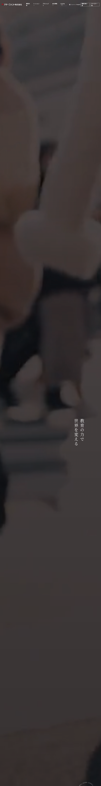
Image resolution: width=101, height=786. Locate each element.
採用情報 (62, 3)
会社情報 (54, 3)
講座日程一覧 (85, 4)
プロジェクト (46, 4)
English (79, 4)
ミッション (36, 3)
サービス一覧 (94, 4)
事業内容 (28, 4)
